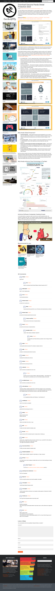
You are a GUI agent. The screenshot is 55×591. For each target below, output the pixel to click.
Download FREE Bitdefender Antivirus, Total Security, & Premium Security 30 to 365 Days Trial (25, 577)
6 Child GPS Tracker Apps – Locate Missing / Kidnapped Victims (9, 143)
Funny (16, 1)
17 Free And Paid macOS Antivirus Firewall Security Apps (9, 174)
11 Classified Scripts (5, 576)
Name (19, 538)
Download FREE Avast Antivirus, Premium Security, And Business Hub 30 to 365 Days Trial (25, 568)
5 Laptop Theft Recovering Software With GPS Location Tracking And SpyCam (9, 40)
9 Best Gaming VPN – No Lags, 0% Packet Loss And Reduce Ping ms (9, 132)
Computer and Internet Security (25, 8)
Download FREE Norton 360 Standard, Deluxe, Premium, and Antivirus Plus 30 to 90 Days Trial (9, 153)
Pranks (24, 1)
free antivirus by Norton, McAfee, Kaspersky (36, 467)
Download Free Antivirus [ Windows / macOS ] (36, 8)
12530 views (32, 566)
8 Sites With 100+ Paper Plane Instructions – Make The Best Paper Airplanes (9, 111)
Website (19, 547)
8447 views (31, 576)
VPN (13, 1)
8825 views (31, 571)
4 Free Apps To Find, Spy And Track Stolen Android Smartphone (9, 51)
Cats (27, 1)
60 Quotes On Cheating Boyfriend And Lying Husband (9, 101)
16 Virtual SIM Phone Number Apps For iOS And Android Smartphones (9, 122)
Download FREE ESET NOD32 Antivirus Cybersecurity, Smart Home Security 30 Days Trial (25, 572)
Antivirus (20, 1)
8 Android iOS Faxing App (40, 568)
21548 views (33, 562)
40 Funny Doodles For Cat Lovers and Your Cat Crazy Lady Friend (9, 90)
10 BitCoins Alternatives (6, 575)
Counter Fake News (5, 574)
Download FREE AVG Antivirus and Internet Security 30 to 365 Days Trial (9, 164)
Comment (20, 525)
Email (19, 542)
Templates (5, 1)
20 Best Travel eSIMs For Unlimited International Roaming (9, 71)
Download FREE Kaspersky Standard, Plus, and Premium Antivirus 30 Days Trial (9, 184)
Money (10, 1)
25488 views (34, 558)
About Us (8, 572)
